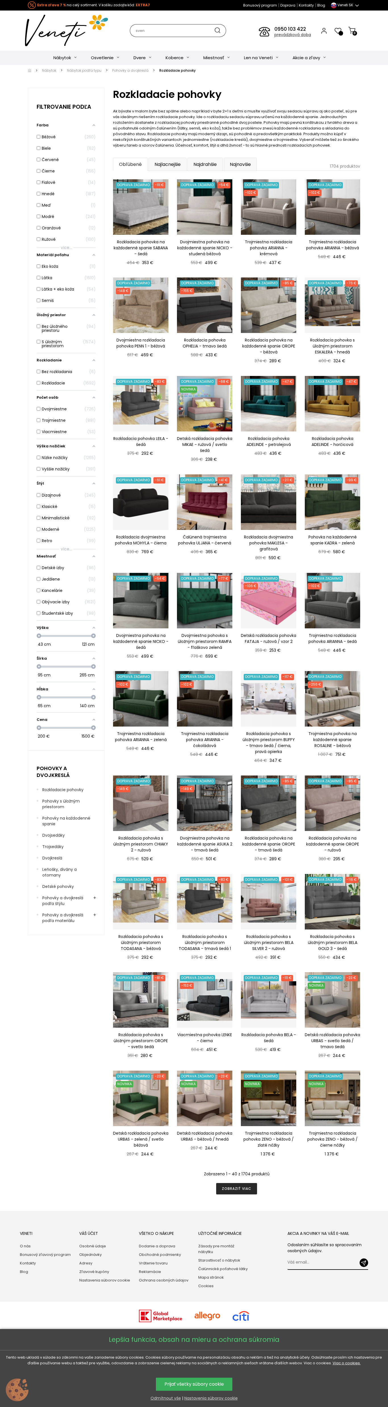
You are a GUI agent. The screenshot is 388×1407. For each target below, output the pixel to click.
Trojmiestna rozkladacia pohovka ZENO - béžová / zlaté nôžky (268, 1139)
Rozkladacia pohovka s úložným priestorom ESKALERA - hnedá (332, 346)
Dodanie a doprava (157, 1246)
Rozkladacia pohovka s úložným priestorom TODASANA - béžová (140, 942)
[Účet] (324, 30)
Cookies (206, 1286)
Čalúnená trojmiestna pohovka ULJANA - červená (204, 540)
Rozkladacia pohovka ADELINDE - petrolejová (269, 441)
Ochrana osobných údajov (163, 1280)
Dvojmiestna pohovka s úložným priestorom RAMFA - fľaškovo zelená (204, 641)
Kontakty (306, 5)
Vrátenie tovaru (153, 1263)
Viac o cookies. (347, 1363)
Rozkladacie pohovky (63, 790)
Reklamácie (150, 1271)
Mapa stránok (211, 1277)
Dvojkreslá (52, 858)
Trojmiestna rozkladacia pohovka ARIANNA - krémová (268, 248)
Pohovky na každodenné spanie (66, 821)
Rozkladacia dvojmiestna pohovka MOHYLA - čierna (140, 540)
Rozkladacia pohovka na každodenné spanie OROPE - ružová (332, 844)
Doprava (287, 5)
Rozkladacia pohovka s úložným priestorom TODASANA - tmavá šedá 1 (205, 942)
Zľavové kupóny (94, 1271)
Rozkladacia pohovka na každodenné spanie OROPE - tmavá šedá (268, 844)
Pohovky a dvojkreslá (53, 771)
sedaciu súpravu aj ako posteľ (315, 111)
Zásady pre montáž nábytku (216, 1248)
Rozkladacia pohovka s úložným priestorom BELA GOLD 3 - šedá (332, 942)
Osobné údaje (92, 1246)
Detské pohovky (58, 886)
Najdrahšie (205, 164)
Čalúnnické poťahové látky (223, 1269)
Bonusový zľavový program (45, 1254)
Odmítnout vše (166, 1398)
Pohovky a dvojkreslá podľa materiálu (62, 917)
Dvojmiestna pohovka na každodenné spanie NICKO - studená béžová (204, 248)
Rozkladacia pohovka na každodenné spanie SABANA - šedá (141, 248)
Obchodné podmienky (160, 1254)
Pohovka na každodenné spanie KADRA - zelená (332, 540)
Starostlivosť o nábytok (219, 1260)
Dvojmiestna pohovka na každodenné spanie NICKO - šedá (140, 641)
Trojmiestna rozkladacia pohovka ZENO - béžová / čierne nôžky (332, 1139)
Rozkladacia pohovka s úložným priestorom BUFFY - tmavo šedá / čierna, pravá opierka (269, 742)
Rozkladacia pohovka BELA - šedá (268, 1038)
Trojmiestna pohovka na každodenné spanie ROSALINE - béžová (332, 739)
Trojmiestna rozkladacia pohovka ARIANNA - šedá (332, 638)
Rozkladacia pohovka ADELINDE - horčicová (332, 441)
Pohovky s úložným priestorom (61, 804)
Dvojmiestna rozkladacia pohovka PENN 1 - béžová (140, 343)
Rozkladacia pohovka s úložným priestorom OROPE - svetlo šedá (141, 1041)
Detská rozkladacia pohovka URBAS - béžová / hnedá (204, 1136)
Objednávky (90, 1254)
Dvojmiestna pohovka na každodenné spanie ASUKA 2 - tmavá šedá (204, 844)
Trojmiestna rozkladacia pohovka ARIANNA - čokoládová (204, 739)
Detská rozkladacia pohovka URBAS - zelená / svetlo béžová (140, 1139)
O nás (25, 1246)
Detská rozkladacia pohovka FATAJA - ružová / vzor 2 (268, 638)
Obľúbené (130, 164)
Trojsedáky (53, 846)
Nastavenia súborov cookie (104, 1280)
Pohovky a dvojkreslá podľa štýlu (62, 900)
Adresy (85, 1263)
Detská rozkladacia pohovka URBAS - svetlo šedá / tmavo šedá (332, 1041)
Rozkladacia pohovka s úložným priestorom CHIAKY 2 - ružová (140, 844)
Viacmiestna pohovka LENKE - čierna (204, 1038)
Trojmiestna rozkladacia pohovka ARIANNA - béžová (332, 245)
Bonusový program (260, 5)
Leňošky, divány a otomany (59, 872)
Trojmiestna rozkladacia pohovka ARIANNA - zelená (141, 736)
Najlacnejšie (168, 164)
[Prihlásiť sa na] (364, 1262)
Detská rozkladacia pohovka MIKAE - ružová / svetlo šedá (204, 444)
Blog (321, 5)
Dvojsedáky (53, 835)
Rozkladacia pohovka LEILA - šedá (140, 441)
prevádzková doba (292, 35)
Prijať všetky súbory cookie (194, 1384)
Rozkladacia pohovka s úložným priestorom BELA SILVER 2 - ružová (268, 942)
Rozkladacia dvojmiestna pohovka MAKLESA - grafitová (268, 543)
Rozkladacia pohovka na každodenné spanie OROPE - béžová (268, 346)
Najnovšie (240, 164)
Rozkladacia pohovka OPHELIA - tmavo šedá (205, 343)
